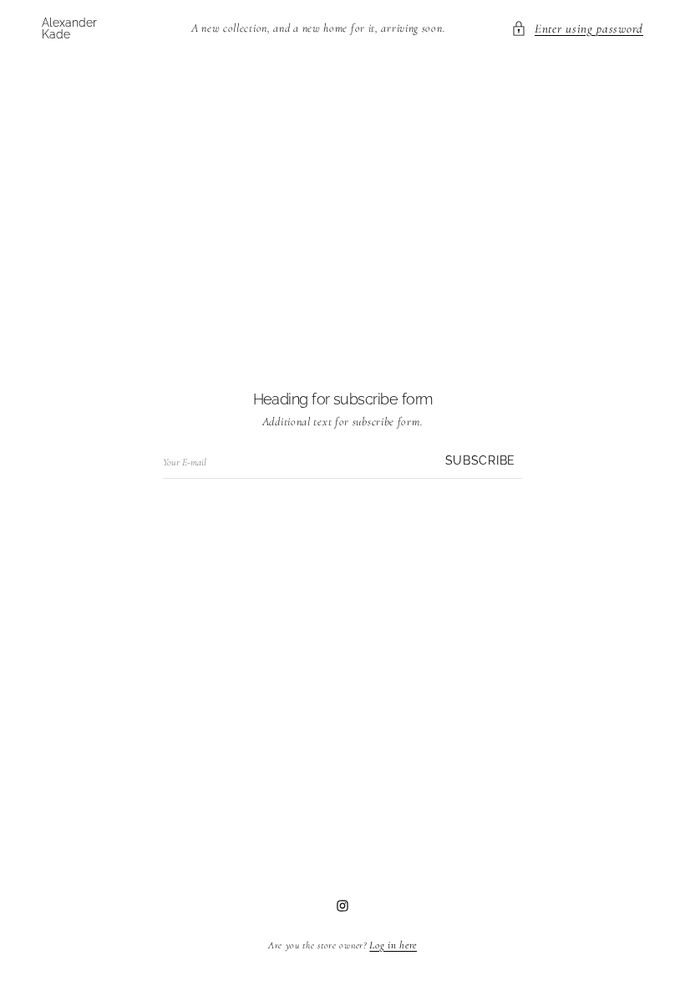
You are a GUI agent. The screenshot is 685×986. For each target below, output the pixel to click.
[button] (577, 28)
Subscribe (480, 461)
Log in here (393, 945)
